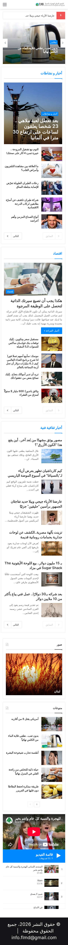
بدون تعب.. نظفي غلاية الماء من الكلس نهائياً (38, 49)
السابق (49, 235)
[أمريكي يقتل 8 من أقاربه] (51, 724)
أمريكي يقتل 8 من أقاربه (25, 718)
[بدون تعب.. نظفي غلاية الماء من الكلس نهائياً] (51, 741)
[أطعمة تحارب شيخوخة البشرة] (51, 758)
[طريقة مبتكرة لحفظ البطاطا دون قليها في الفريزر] (51, 792)
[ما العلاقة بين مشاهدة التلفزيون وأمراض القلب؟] (51, 171)
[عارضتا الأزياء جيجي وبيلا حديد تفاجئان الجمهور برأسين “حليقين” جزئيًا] (51, 518)
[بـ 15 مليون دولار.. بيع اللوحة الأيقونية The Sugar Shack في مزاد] (51, 579)
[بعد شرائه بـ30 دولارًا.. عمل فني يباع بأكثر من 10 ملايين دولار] (51, 610)
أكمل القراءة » (51, 330)
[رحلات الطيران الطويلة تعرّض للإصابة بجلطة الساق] (51, 188)
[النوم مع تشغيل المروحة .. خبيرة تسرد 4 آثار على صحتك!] (51, 154)
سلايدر (53, 42)
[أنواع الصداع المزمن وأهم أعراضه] (51, 221)
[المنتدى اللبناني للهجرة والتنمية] (50, 4)
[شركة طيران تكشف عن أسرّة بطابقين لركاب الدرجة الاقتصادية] (51, 204)
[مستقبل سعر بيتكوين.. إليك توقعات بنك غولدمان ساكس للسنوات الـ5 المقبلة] (51, 344)
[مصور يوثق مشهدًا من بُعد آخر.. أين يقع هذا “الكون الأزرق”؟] (51, 456)
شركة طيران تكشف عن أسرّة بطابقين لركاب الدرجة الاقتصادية (22, 203)
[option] (34, 43)
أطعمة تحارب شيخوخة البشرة (22, 752)
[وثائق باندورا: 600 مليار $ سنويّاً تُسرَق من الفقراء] (51, 396)
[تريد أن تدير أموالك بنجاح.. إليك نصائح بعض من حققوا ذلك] (51, 379)
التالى (16, 235)
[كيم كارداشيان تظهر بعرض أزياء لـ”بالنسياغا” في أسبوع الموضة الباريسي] (51, 487)
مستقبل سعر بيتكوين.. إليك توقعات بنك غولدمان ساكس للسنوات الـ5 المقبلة (23, 342)
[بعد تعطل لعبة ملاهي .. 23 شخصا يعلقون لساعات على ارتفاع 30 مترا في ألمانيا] (33, 113)
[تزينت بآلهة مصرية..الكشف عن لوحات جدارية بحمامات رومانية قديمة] (51, 548)
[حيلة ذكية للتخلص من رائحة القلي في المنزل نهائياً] (51, 775)
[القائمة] (5, 6)
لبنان (57, 691)
